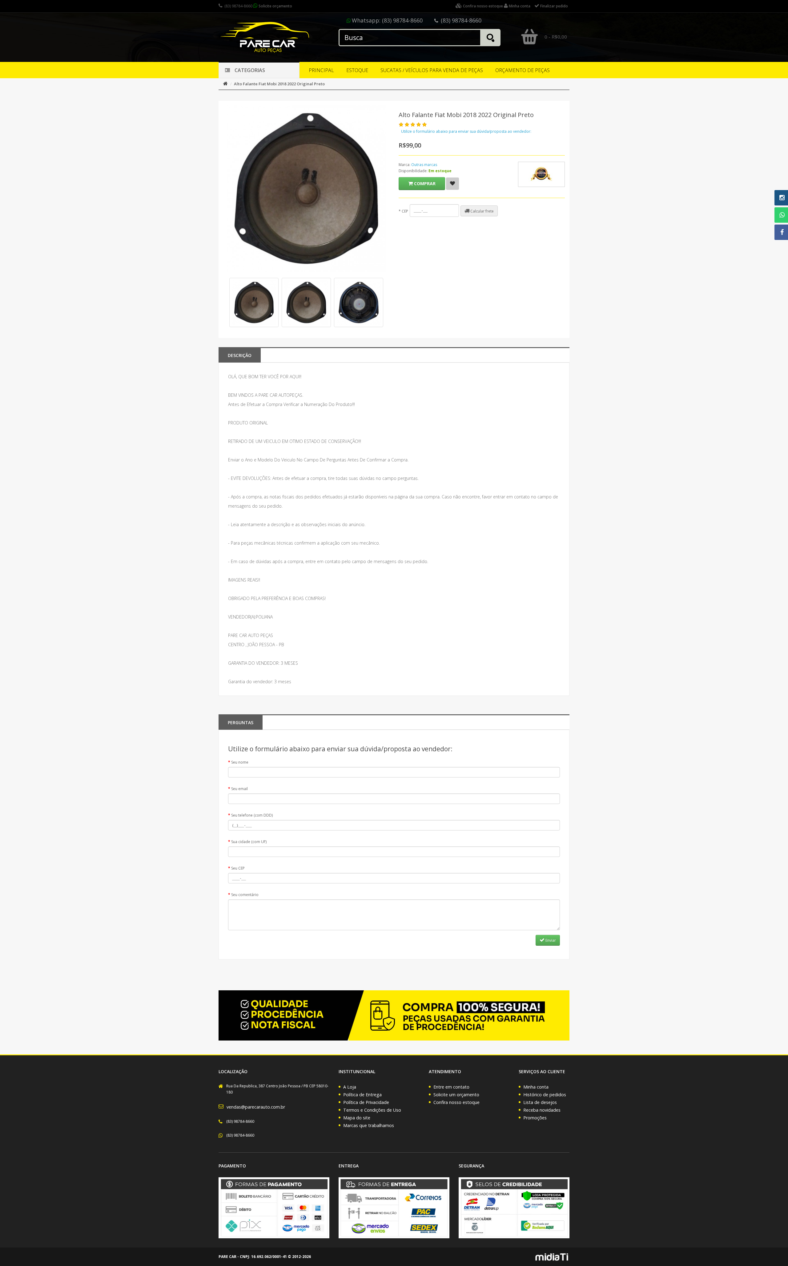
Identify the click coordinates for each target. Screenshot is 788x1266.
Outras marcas (424, 164)
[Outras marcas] (541, 174)
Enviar (550, 940)
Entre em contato (451, 1087)
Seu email (239, 788)
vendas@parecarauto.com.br (256, 1107)
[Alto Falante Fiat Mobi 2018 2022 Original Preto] (254, 302)
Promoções (535, 1118)
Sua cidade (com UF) (249, 841)
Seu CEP (238, 868)
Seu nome (239, 762)
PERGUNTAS (240, 722)
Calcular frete (481, 211)
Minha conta (536, 1087)
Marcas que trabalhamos (368, 1125)
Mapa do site (356, 1118)
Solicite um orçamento (456, 1095)
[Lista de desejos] (452, 183)
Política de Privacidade (366, 1102)
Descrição (239, 355)
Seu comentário (245, 894)
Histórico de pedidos (544, 1095)
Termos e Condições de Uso (372, 1110)
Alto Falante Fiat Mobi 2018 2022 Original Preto (279, 84)
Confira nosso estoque (456, 1102)
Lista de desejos (540, 1102)
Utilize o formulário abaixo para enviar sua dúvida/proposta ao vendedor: (466, 131)
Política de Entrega (362, 1095)
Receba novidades (542, 1110)
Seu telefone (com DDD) (252, 815)
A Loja (349, 1087)
